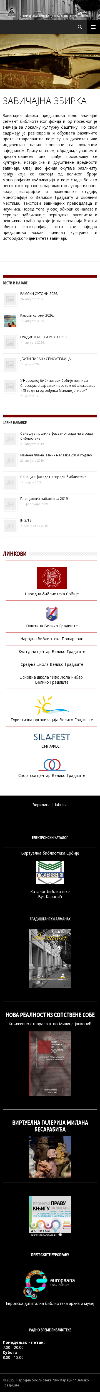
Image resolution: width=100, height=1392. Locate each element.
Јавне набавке (15, 422)
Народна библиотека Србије (52, 593)
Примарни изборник (93, 27)
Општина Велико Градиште (52, 625)
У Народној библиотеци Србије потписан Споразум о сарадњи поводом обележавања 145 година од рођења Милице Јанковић (57, 385)
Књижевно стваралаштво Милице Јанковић (50, 1023)
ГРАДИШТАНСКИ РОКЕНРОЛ (43, 337)
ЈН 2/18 (25, 520)
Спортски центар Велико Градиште (51, 775)
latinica (61, 804)
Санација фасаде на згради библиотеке (53, 476)
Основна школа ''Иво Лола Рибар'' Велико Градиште (51, 679)
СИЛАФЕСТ (51, 746)
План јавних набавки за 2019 (44, 498)
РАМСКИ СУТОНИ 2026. (39, 293)
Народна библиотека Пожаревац (51, 638)
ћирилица (42, 804)
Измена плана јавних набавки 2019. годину (56, 455)
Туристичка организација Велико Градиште (52, 719)
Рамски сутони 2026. (37, 315)
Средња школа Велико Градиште (52, 664)
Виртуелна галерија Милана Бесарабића (50, 1126)
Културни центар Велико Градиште (52, 651)
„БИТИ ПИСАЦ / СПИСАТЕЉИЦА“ (46, 358)
